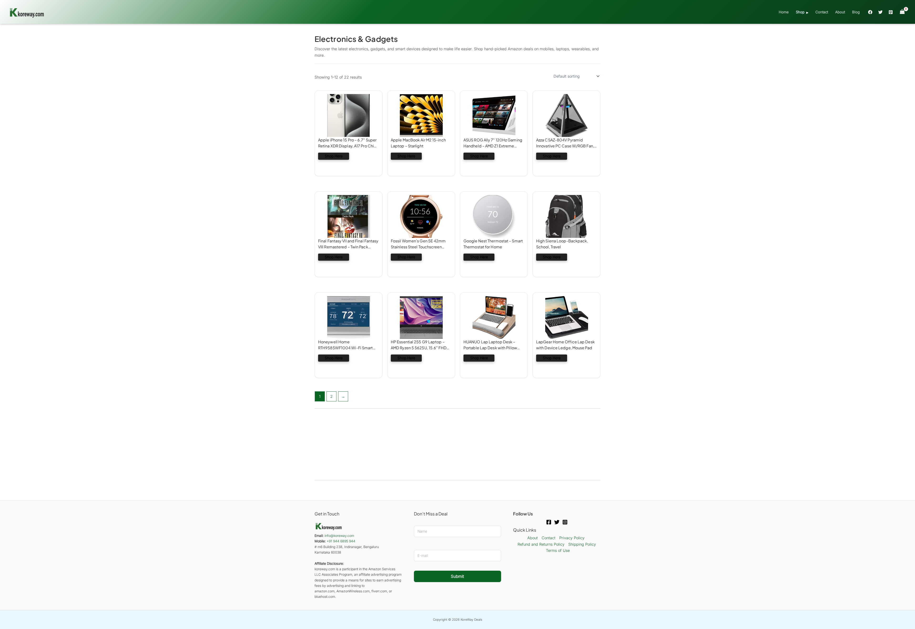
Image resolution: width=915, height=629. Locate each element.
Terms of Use (558, 550)
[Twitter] (880, 12)
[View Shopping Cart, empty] (902, 11)
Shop (800, 12)
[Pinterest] (891, 12)
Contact (821, 12)
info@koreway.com (339, 536)
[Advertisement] (457, 444)
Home (784, 12)
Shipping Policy (582, 544)
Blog (856, 12)
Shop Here (334, 156)
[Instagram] (565, 522)
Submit (457, 576)
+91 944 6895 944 (341, 541)
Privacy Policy (572, 537)
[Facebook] (870, 12)
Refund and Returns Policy (541, 544)
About (840, 12)
